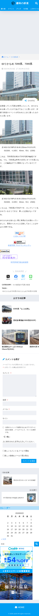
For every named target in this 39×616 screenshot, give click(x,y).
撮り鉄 (3, 9)
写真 (23, 285)
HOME (20, 607)
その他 (25, 9)
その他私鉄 (17, 285)
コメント (7, 373)
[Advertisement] (19, 34)
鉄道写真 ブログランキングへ (19, 245)
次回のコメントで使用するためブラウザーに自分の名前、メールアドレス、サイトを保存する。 (20, 429)
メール (6, 409)
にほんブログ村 (19, 236)
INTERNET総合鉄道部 (19, 262)
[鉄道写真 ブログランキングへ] (19, 242)
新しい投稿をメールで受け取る (16, 456)
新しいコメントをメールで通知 (16, 451)
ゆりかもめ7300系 (25, 291)
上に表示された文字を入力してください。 (19, 441)
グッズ (18, 9)
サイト (5, 418)
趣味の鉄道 (22, 3)
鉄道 (28, 285)
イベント (11, 9)
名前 (5, 400)
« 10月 (3, 539)
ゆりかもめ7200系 (9, 291)
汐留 (35, 291)
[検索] (36, 544)
